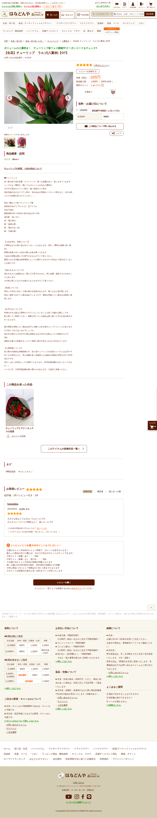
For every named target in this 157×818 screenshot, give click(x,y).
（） (101, 65)
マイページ (11, 728)
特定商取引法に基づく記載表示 (80, 759)
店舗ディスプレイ (50, 31)
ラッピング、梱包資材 (13, 31)
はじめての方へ (103, 6)
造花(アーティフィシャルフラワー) (129, 748)
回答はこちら (115, 705)
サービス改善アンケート (80, 802)
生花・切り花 (9, 23)
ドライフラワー (87, 23)
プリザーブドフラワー (66, 23)
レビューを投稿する (88, 71)
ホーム (6, 748)
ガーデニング (129, 23)
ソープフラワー (100, 748)
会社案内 (56, 759)
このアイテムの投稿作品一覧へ (64, 448)
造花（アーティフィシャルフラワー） (35, 23)
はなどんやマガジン (39, 759)
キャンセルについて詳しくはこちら (23, 721)
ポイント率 (53, 7)
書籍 (99, 31)
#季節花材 (10, 471)
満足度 (100, 491)
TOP (6, 41)
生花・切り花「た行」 (34, 41)
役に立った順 (115, 491)
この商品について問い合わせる (102, 126)
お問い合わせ (78, 783)
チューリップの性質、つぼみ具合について (23, 168)
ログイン (77, 588)
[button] (9, 98)
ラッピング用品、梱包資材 (54, 754)
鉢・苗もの (88, 31)
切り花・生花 (20, 748)
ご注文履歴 (11, 732)
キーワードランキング (14, 759)
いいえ (44, 528)
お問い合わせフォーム (16, 725)
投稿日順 (88, 491)
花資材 (100, 23)
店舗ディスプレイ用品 (106, 754)
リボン (141, 23)
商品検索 (149, 14)
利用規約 (103, 759)
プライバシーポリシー (123, 759)
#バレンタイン (26, 471)
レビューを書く (64, 582)
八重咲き (65, 41)
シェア (118, 133)
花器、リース (113, 23)
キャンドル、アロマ (71, 31)
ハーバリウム (32, 31)
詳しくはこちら (14, 688)
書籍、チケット (128, 754)
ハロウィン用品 (112, 32)
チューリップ (52, 41)
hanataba (12, 504)
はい (38, 528)
